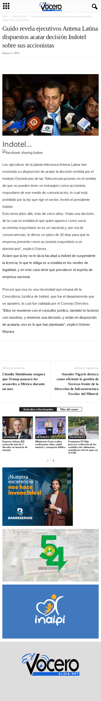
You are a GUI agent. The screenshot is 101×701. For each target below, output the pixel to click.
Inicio (5, 16)
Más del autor (69, 409)
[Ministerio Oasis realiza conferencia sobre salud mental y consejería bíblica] (50, 427)
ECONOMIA (10, 437)
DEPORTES (42, 437)
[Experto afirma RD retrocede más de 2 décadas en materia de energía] (17, 427)
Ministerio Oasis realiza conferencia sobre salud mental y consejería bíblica (50, 444)
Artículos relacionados (38, 409)
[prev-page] (47, 460)
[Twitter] (18, 64)
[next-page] (53, 460)
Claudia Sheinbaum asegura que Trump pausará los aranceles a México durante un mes (23, 381)
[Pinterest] (28, 64)
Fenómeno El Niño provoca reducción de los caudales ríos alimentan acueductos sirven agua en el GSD (83, 447)
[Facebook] (7, 64)
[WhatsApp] (39, 64)
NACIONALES (19, 16)
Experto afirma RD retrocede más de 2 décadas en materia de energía (14, 445)
